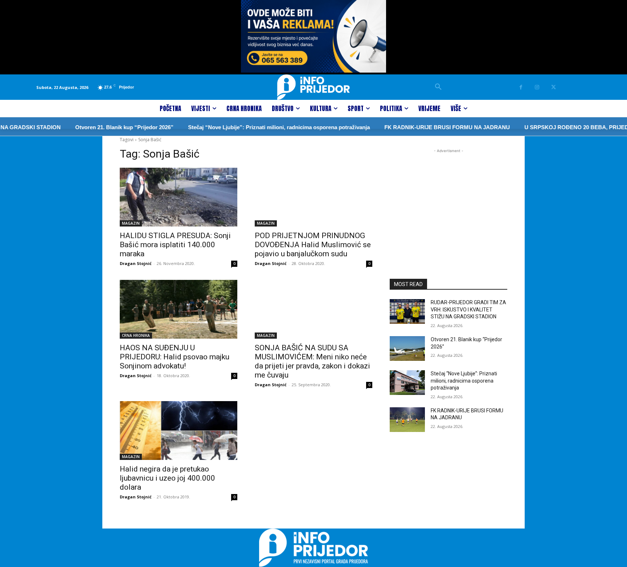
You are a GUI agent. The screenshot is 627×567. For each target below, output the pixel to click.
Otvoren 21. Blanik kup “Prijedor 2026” (113, 127)
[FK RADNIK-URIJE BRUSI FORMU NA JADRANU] (407, 419)
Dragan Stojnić (136, 263)
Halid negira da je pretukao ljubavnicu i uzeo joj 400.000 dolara (167, 478)
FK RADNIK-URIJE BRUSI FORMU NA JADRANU (436, 127)
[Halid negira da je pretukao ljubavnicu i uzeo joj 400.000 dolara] (178, 430)
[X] (553, 87)
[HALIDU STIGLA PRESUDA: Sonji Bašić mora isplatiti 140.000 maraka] (178, 197)
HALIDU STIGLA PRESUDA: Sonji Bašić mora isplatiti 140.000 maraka (175, 244)
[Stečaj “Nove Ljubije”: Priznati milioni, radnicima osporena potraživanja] (407, 382)
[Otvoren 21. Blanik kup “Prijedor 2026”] (407, 348)
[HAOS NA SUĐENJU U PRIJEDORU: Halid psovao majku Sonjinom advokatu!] (178, 309)
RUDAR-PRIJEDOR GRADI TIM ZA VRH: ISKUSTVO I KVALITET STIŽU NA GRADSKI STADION (468, 309)
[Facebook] (521, 87)
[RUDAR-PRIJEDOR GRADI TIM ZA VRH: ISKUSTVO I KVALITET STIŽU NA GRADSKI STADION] (407, 311)
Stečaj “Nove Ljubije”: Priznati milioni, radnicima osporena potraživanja (268, 127)
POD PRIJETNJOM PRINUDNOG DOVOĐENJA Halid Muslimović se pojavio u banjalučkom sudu (313, 244)
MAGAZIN (131, 223)
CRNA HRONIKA (136, 335)
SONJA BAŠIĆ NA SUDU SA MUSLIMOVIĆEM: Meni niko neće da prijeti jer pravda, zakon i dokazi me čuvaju (312, 361)
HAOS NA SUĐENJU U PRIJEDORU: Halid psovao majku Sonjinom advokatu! (174, 356)
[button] (438, 87)
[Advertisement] (448, 200)
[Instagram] (537, 87)
